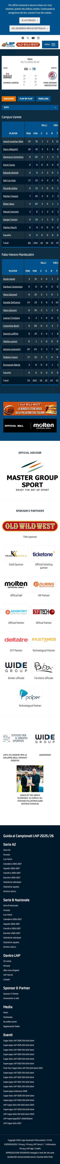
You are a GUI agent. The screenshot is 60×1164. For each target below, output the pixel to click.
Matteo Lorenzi (10, 341)
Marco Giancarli (10, 294)
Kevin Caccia (9, 164)
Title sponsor (30, 536)
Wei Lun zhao (9, 180)
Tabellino (43, 98)
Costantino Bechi (11, 325)
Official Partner (16, 622)
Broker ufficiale (16, 678)
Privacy (21, 1144)
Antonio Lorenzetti (11, 349)
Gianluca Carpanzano (12, 286)
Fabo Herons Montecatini (50, 84)
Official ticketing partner (43, 566)
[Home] (21, 44)
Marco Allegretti (10, 149)
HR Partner (44, 595)
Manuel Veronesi (11, 211)
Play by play (26, 98)
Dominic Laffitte (10, 333)
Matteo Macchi (10, 227)
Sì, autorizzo (29, 20)
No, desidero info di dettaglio (28, 28)
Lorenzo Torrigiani (11, 317)
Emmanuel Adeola (11, 364)
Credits (38, 1148)
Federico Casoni (10, 357)
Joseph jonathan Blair (13, 141)
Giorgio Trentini (10, 219)
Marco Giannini (10, 310)
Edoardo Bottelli (10, 172)
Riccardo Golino (10, 188)
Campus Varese (11, 83)
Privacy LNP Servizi (34, 1144)
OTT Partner (16, 650)
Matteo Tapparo (10, 196)
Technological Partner (43, 650)
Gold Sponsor (16, 564)
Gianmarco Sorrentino (13, 156)
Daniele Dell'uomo (11, 302)
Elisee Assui (8, 203)
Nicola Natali (9, 278)
